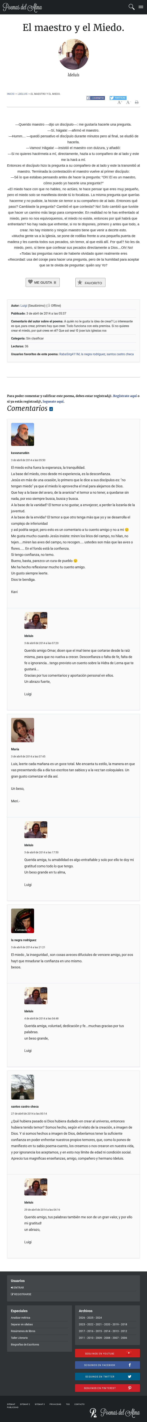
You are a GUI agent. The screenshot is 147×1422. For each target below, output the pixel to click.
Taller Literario (19, 1337)
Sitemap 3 (40, 1404)
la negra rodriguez (93, 354)
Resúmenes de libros (23, 1331)
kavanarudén (20, 453)
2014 (107, 1331)
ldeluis (23, 94)
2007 (116, 1337)
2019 (116, 1324)
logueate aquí (53, 401)
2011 (82, 1337)
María (15, 749)
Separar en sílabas (22, 1324)
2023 (82, 1324)
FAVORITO (93, 283)
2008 (107, 1337)
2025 (90, 1317)
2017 (82, 1331)
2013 (116, 1331)
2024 (99, 1317)
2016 (90, 1331)
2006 (124, 1337)
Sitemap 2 (25, 1404)
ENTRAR (19, 1287)
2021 (99, 1324)
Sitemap (11, 1404)
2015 (99, 1331)
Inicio (11, 94)
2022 (90, 1324)
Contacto (79, 1404)
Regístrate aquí (125, 396)
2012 (124, 1331)
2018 (124, 1324)
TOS (68, 1404)
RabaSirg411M (69, 354)
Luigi (23, 305)
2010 (90, 1337)
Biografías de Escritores (25, 1344)
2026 (82, 1317)
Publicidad (13, 1407)
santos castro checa (120, 354)
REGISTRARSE (22, 1294)
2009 (99, 1337)
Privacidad (55, 1404)
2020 (107, 1324)
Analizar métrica (20, 1317)
